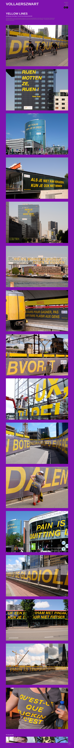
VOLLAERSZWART (32, 4)
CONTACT (66, 5)
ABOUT (66, 4)
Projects (66, 2)
